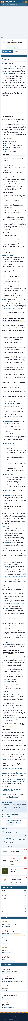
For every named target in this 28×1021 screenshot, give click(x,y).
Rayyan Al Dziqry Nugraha (12, 814)
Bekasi (14, 893)
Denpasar (14, 898)
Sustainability (9, 825)
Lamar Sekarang (8, 51)
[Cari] (25, 4)
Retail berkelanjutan (11, 822)
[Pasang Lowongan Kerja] (26, 2)
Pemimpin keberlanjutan (16, 820)
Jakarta (14, 911)
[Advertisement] (14, 21)
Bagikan (17, 51)
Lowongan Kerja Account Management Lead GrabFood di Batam (15, 576)
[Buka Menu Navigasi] (23, 2)
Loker (7, 37)
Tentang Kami (10, 1014)
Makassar (14, 906)
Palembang (14, 913)
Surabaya (14, 900)
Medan (14, 903)
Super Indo (18, 822)
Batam (14, 890)
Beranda (4, 1014)
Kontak (15, 1014)
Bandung (14, 895)
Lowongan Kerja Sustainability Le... (16, 37)
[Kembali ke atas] (26, 1014)
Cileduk (8, 820)
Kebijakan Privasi (21, 1014)
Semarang (14, 908)
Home (3, 37)
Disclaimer (14, 1016)
